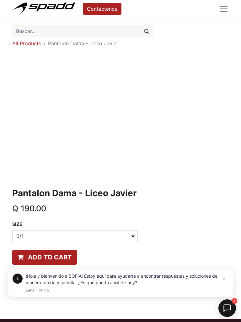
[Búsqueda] (146, 31)
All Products (26, 43)
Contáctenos (102, 9)
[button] (44, 257)
